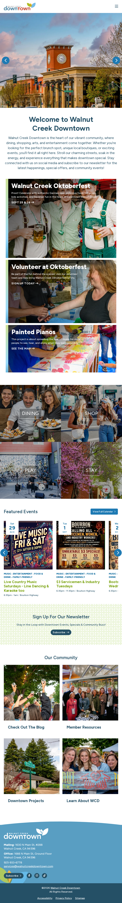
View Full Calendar (103, 511)
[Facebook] (29, 875)
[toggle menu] (116, 6)
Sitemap (80, 898)
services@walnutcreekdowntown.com (28, 866)
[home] (20, 6)
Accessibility (44, 898)
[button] (6, 60)
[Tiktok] (44, 875)
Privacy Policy (64, 898)
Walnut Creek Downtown (65, 887)
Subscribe (59, 632)
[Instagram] (36, 875)
